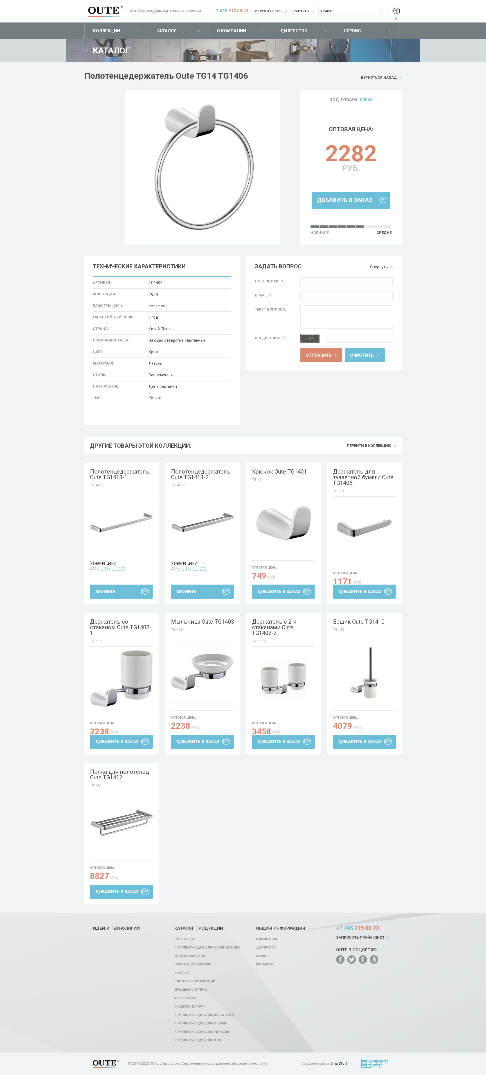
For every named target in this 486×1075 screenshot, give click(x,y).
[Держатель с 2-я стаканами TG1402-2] (283, 678)
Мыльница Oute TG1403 (202, 621)
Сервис (352, 30)
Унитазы (181, 973)
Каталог (166, 30)
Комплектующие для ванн (197, 1040)
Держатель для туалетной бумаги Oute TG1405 (363, 477)
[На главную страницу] (105, 11)
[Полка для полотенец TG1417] (121, 822)
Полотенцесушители (192, 964)
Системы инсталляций (194, 981)
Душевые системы (190, 990)
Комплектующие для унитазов (201, 1032)
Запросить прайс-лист (360, 937)
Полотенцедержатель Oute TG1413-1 (119, 474)
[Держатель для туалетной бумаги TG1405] (364, 528)
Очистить (362, 355)
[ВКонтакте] (374, 959)
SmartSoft (338, 1063)
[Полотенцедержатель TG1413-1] (121, 522)
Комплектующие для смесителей (204, 1015)
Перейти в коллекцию (369, 445)
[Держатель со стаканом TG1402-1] (121, 678)
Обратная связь (269, 11)
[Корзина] (396, 10)
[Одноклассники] (363, 959)
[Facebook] (340, 959)
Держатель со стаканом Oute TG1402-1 (120, 627)
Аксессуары (185, 998)
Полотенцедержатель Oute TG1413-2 (200, 474)
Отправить (319, 355)
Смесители (184, 939)
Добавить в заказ (344, 200)
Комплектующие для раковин (200, 1023)
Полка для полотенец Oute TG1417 (119, 774)
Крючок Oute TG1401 (279, 471)
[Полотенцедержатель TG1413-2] (202, 522)
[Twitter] (351, 959)
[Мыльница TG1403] (202, 672)
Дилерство (293, 30)
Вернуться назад (379, 77)
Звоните (105, 591)
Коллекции (106, 30)
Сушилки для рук (189, 1006)
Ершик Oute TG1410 (358, 621)
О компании (231, 30)
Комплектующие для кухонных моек (207, 947)
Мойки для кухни (189, 956)
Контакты (300, 11)
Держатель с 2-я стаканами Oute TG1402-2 (274, 627)
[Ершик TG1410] (364, 672)
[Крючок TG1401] (283, 522)
